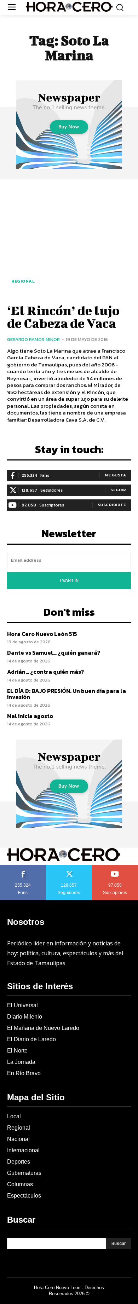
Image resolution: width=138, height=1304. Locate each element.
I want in (69, 580)
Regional (23, 281)
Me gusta (115, 475)
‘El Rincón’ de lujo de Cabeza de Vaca (63, 316)
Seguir (118, 490)
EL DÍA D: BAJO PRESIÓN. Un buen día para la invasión (66, 693)
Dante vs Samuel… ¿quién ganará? (53, 652)
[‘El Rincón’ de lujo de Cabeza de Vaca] (69, 240)
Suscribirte (112, 505)
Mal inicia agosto (30, 716)
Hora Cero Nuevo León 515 (42, 634)
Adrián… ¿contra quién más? (45, 671)
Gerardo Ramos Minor (33, 339)
